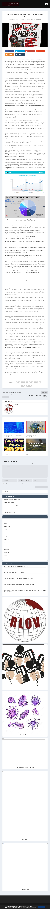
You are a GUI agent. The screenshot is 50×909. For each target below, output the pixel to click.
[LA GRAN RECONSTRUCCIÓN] (36, 427)
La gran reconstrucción (9, 502)
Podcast (5, 546)
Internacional (30, 19)
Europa (5, 523)
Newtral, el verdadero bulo (10, 509)
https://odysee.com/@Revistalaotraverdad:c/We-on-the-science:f (18, 283)
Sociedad (6, 529)
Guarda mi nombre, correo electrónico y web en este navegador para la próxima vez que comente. (25, 483)
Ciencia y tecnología (8, 542)
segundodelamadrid (8, 578)
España (14, 150)
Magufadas (6, 549)
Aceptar (41, 907)
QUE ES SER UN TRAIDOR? (32, 452)
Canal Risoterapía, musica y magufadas (25, 767)
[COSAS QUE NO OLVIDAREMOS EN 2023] (14, 445)
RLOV (5, 566)
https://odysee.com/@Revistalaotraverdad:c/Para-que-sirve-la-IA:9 (19, 280)
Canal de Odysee (25, 889)
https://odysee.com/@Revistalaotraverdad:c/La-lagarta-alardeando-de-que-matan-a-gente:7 (24, 277)
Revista (5, 533)
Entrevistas (6, 539)
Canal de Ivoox (25, 839)
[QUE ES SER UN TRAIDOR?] (36, 445)
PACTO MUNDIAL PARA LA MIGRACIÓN (13, 435)
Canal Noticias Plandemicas (25, 688)
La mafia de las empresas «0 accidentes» (16, 572)
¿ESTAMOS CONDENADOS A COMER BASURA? (17, 566)
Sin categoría (7, 559)
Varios (5, 555)
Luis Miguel (17, 19)
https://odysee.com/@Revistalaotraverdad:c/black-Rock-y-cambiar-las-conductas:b (22, 347)
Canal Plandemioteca (25, 734)
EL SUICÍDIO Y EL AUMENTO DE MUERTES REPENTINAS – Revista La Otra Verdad (21, 590)
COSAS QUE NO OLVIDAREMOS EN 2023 (13, 452)
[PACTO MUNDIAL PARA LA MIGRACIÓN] (14, 427)
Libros (5, 536)
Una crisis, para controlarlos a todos (12, 499)
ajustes (34, 907)
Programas (6, 552)
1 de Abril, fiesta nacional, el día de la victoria (14, 505)
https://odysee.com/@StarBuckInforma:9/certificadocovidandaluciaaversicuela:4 (22, 91)
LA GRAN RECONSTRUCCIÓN (32, 435)
